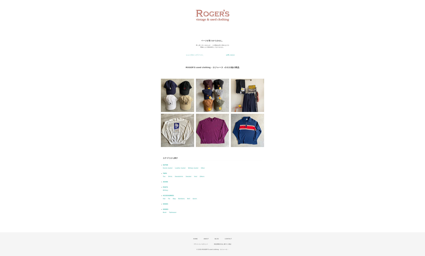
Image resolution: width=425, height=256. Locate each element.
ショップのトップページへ (194, 55)
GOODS (165, 209)
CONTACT (228, 239)
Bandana (181, 198)
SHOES (165, 204)
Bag (174, 198)
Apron (195, 198)
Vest (195, 176)
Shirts (170, 176)
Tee (164, 176)
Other (203, 168)
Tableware (172, 212)
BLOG (217, 239)
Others (202, 176)
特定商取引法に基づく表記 (222, 244)
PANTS (165, 187)
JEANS (165, 182)
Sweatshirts (179, 176)
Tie (169, 198)
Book (164, 212)
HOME (195, 239)
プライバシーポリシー (201, 244)
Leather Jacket (180, 168)
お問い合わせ (230, 55)
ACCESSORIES (168, 195)
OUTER (165, 165)
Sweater (188, 176)
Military (165, 190)
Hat (164, 198)
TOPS (165, 173)
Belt (188, 198)
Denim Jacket (167, 168)
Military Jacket (193, 168)
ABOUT (206, 239)
